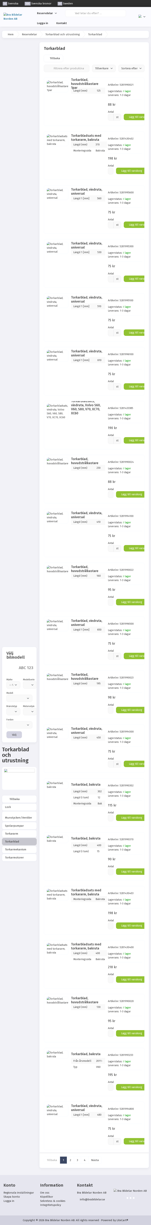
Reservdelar (45, 13)
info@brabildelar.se (92, 1199)
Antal (111, 111)
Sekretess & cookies (52, 1201)
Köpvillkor (46, 1196)
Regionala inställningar (18, 1192)
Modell (9, 693)
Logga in (42, 23)
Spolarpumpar (14, 825)
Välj (14, 734)
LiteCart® (122, 1220)
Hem (11, 34)
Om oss (44, 1192)
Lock (8, 807)
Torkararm (11, 833)
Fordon (9, 719)
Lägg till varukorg (131, 170)
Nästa (95, 1160)
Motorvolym (28, 706)
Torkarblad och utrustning (62, 34)
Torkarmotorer (14, 857)
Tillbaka (14, 799)
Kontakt (61, 23)
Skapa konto (11, 1196)
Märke (9, 679)
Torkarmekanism (15, 849)
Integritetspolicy (50, 1205)
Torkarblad (12, 841)
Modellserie (29, 679)
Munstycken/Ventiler (18, 817)
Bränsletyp (11, 706)
